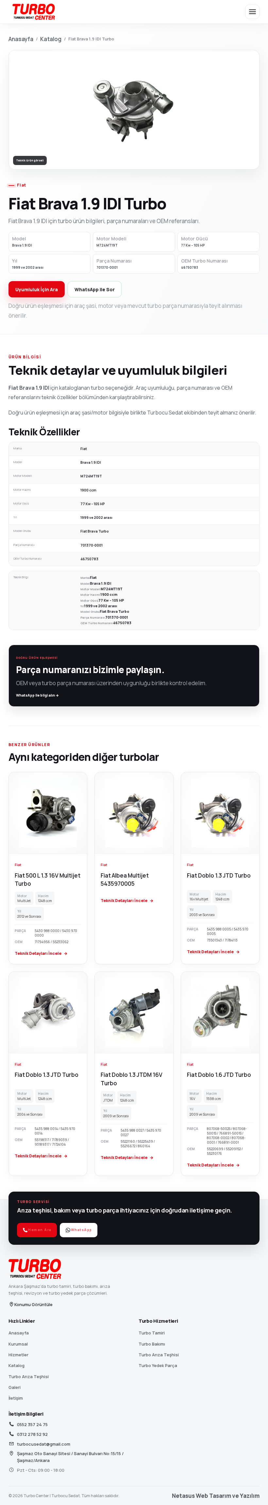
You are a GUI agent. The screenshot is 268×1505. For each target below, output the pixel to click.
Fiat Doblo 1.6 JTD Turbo (219, 1074)
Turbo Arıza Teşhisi (28, 1376)
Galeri (14, 1387)
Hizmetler (18, 1355)
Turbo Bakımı (152, 1344)
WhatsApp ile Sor (95, 289)
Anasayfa (20, 39)
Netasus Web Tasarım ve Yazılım (216, 1495)
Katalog (50, 39)
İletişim (15, 1398)
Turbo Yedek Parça (158, 1365)
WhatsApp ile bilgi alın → (37, 695)
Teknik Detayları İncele (41, 953)
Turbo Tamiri (152, 1333)
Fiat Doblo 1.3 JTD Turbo (219, 875)
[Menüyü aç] (252, 12)
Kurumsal (18, 1344)
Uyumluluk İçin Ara (36, 289)
